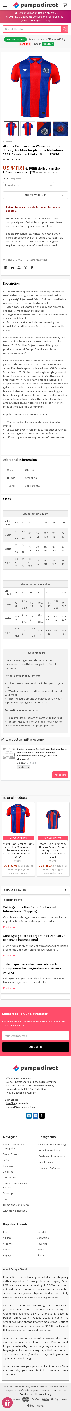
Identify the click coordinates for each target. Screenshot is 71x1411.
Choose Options (18, 838)
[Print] (19, 268)
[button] (35, 195)
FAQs (6, 1160)
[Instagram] (29, 1116)
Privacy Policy (43, 1394)
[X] (25, 268)
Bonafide (42, 1232)
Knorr (6, 1249)
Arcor (6, 1232)
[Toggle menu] (5, 5)
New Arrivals (45, 1162)
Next (66, 839)
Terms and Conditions (16, 1204)
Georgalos (43, 1237)
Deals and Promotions (51, 1156)
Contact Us (9, 1177)
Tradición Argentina (49, 1168)
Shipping (8, 1171)
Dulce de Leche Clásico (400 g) (47, 39)
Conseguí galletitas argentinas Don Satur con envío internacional (33, 938)
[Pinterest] (32, 268)
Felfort (41, 1249)
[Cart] (65, 5)
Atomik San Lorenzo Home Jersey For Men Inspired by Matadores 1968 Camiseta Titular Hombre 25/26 (18, 850)
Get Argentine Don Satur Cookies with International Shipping (30, 909)
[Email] (12, 268)
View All (41, 1255)
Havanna (42, 1243)
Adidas (7, 1237)
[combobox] (35, 29)
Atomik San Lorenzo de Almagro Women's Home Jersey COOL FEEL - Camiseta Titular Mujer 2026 (53, 850)
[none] (35, 86)
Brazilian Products (49, 1150)
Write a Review (11, 159)
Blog (5, 1199)
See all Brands (11, 1154)
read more (9, 927)
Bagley (7, 1255)
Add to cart (60, 775)
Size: (12, 178)
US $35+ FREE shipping (52, 1144)
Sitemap (8, 1193)
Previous (4, 839)
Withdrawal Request (15, 1210)
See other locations (46, 172)
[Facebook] (6, 268)
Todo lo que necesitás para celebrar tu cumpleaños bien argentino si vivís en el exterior (32, 968)
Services (8, 1166)
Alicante (8, 1243)
